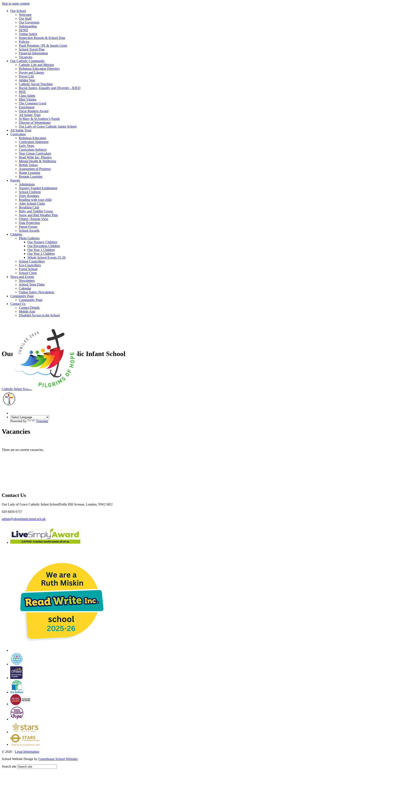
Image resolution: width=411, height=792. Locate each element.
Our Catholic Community (27, 61)
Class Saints (27, 95)
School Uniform (30, 192)
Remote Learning (30, 176)
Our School (18, 11)
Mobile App (27, 311)
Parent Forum (28, 226)
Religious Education (32, 138)
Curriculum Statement (33, 142)
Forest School (28, 269)
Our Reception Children (43, 246)
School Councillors (32, 261)
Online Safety (28, 34)
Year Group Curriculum (35, 153)
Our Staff (25, 18)
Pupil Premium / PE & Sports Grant (43, 45)
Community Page (22, 296)
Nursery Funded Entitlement (38, 188)
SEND (23, 30)
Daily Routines (29, 196)
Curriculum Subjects (32, 149)
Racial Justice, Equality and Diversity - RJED (49, 88)
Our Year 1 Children (41, 250)
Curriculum (18, 134)
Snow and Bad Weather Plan (38, 215)
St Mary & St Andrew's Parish (39, 119)
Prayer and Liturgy (31, 72)
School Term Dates (32, 284)
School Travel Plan (32, 49)
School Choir (28, 273)
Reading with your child (35, 199)
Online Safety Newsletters (36, 292)
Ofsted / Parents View (33, 219)
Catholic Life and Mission (36, 65)
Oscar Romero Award (33, 111)
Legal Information (27, 751)
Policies (24, 41)
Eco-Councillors (30, 265)
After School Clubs (32, 203)
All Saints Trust (20, 130)
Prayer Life (26, 76)
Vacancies (25, 57)
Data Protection (29, 223)
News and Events (22, 277)
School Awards (29, 230)
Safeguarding (28, 26)
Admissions (27, 184)
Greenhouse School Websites (58, 759)
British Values (28, 165)
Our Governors (29, 22)
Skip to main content (16, 3)
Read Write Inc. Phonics (35, 157)
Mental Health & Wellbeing (37, 161)
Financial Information (33, 53)
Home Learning (29, 173)
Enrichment (26, 107)
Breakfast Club (29, 207)
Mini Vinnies (27, 99)
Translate (42, 421)
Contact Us (17, 304)
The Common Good (32, 103)
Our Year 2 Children (41, 253)
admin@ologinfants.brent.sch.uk (24, 519)
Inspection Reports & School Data (42, 38)
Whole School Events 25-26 (46, 257)
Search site (9, 766)
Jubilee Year (27, 80)
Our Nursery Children (42, 242)
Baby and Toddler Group (36, 211)
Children (16, 234)
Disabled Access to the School (39, 315)
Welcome (25, 14)
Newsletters (27, 280)
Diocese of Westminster (35, 122)
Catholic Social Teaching (36, 84)
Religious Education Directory (39, 68)
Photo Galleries (29, 238)
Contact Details (29, 307)
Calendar (25, 288)
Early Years (26, 146)
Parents (15, 180)
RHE (22, 92)
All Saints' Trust (29, 115)
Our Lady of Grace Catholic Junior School (47, 126)
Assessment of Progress (35, 169)
